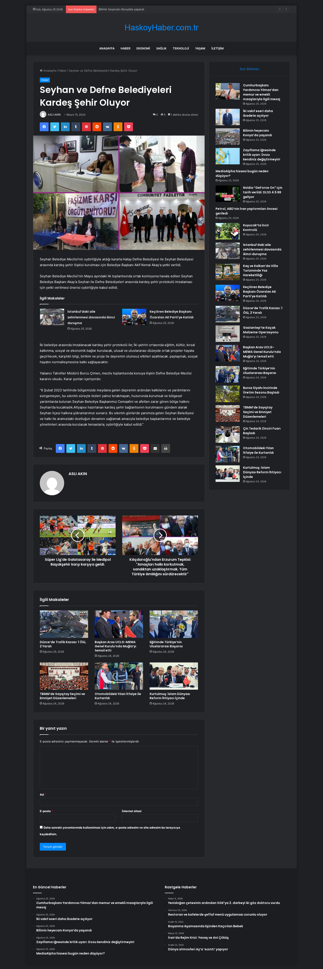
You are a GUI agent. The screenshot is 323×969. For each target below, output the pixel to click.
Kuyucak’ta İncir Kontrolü (256, 227)
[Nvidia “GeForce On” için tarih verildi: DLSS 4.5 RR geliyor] (228, 193)
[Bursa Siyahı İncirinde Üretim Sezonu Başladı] (228, 394)
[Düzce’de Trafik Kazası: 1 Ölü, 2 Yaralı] (64, 624)
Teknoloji (181, 48)
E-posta (46, 811)
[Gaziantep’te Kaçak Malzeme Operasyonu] (228, 333)
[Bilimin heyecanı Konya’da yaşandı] (228, 136)
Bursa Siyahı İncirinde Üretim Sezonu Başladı (261, 390)
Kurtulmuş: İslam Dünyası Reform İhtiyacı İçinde (170, 696)
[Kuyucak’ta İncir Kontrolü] (228, 231)
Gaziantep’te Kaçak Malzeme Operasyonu (260, 329)
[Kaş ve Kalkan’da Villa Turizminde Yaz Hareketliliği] (228, 272)
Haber (125, 48)
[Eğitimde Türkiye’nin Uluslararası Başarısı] (174, 624)
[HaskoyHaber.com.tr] (161, 27)
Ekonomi (143, 48)
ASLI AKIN (54, 114)
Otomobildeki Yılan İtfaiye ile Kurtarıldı (118, 696)
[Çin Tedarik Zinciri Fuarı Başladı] (228, 434)
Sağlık (161, 48)
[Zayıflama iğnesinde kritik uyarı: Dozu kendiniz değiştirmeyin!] (228, 156)
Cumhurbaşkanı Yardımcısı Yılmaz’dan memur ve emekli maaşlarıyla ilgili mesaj (261, 92)
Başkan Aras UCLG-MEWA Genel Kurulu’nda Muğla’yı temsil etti (115, 646)
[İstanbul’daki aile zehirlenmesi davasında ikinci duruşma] (52, 317)
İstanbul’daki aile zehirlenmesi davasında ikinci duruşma (91, 317)
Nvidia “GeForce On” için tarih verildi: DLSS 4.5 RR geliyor (262, 192)
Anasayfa (106, 48)
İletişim (217, 48)
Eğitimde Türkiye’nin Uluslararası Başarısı (166, 644)
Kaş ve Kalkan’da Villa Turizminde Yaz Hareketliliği (260, 270)
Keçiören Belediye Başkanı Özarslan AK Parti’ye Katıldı (259, 291)
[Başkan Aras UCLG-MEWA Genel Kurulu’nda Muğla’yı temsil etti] (119, 624)
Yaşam (200, 48)
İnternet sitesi (132, 811)
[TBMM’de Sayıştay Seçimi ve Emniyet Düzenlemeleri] (64, 676)
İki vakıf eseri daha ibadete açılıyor (258, 113)
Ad (43, 794)
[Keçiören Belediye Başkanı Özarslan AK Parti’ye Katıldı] (134, 317)
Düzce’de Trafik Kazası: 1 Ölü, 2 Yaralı (63, 644)
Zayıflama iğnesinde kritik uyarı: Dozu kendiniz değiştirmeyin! (261, 155)
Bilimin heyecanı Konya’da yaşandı (121, 9)
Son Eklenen (249, 69)
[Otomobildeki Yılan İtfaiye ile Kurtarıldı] (119, 676)
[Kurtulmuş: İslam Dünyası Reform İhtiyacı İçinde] (174, 676)
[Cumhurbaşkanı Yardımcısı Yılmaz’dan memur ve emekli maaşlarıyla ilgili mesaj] (228, 91)
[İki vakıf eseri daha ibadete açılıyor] (228, 117)
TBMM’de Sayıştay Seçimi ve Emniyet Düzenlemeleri (62, 696)
